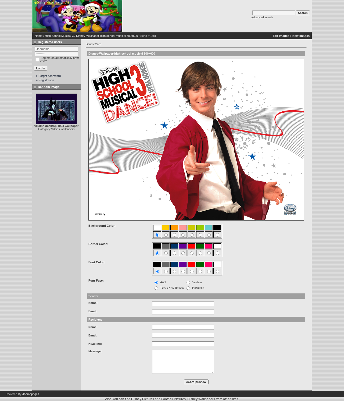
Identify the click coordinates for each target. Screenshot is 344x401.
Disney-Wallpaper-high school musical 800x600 (107, 35)
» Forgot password (48, 75)
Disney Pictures (142, 399)
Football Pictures (173, 399)
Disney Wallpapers (201, 399)
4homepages (30, 394)
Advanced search (262, 17)
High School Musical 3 (59, 35)
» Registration (45, 80)
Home (38, 35)
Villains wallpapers (63, 129)
